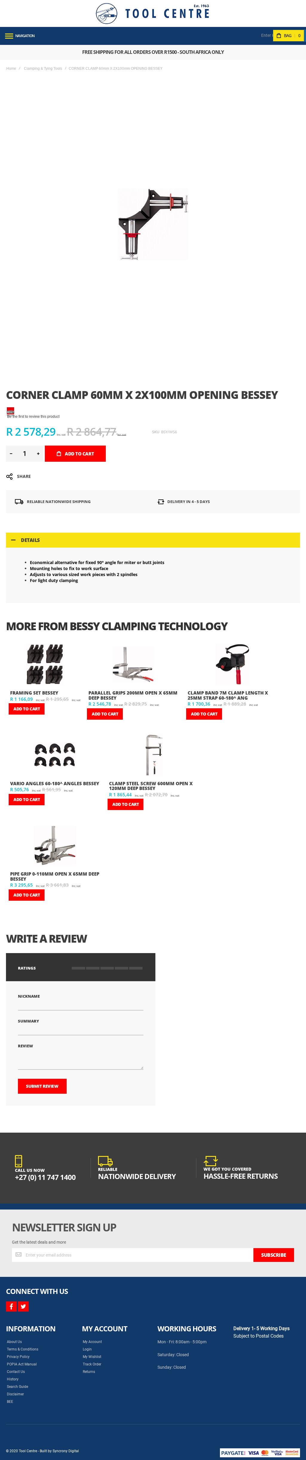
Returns (89, 1372)
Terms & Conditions (22, 1349)
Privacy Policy (18, 1357)
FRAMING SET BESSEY (34, 693)
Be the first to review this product (33, 416)
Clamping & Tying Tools (43, 68)
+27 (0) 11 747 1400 (45, 1177)
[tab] (153, 540)
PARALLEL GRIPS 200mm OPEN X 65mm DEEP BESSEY (133, 695)
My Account (92, 1342)
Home (11, 68)
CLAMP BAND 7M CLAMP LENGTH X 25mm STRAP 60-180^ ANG (228, 695)
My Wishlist (92, 1357)
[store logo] (152, 13)
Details (30, 540)
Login (87, 1349)
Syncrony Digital (66, 1451)
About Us (14, 1342)
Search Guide (17, 1387)
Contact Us (16, 1372)
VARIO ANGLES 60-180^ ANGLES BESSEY (54, 783)
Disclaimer (15, 1394)
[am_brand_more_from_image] (44, 665)
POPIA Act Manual (22, 1364)
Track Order (92, 1364)
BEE (10, 1402)
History (13, 1379)
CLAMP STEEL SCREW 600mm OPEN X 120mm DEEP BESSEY (151, 785)
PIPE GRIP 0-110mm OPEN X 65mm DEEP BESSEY (54, 876)
